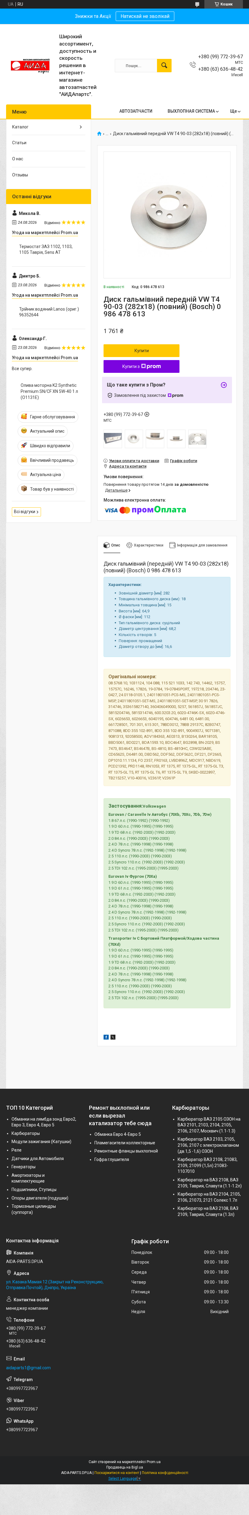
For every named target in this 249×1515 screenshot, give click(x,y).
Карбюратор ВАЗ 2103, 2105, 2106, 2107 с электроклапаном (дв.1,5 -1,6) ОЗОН (208, 1145)
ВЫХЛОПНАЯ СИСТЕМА (191, 111)
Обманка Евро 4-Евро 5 (117, 1134)
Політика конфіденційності (165, 1473)
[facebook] (106, 1038)
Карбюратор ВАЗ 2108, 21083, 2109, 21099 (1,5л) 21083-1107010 (207, 1165)
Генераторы (24, 1166)
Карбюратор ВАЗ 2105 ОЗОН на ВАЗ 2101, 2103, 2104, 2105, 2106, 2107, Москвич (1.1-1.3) (209, 1125)
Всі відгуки (24, 511)
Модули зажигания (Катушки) (41, 1141)
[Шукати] (164, 65)
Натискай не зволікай (145, 16)
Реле (17, 1150)
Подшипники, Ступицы (34, 1189)
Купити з (131, 366)
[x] (113, 1038)
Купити (142, 350)
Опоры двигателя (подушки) (40, 1198)
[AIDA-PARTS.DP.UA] (30, 65)
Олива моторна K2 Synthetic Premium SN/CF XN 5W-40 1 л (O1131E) (49, 391)
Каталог (20, 126)
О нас (17, 158)
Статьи (19, 142)
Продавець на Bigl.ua (124, 1467)
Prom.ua (154, 1462)
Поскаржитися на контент (116, 1473)
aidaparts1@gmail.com (28, 1367)
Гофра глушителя (111, 1159)
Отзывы (20, 174)
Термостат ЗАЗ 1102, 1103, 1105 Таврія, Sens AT (46, 249)
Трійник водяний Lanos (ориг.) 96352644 (49, 312)
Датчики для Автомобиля (38, 1158)
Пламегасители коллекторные (124, 1142)
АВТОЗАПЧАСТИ (135, 111)
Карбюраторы (26, 1133)
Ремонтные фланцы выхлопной (126, 1151)
